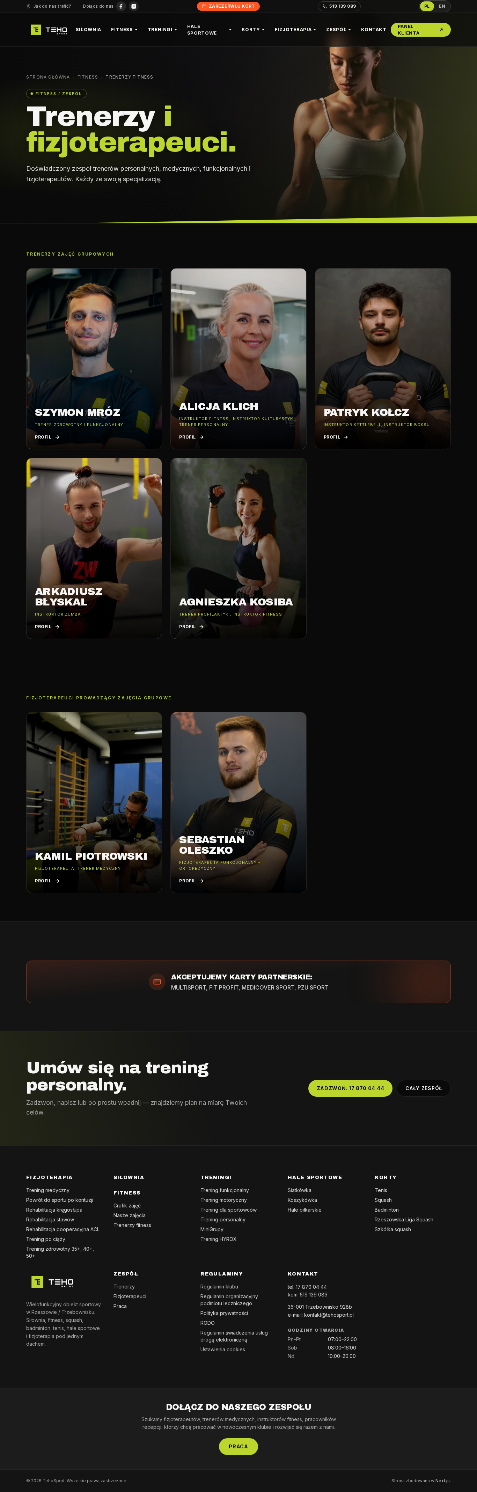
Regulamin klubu (219, 1286)
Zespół (336, 29)
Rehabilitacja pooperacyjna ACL (63, 1229)
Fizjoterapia (293, 29)
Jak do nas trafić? (52, 6)
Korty (251, 29)
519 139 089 (342, 6)
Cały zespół (423, 1088)
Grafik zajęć (127, 1205)
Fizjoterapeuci (129, 1296)
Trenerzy (124, 1286)
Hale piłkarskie (305, 1210)
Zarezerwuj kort (232, 6)
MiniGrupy (211, 1229)
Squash (383, 1200)
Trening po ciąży (45, 1239)
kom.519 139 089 (308, 1295)
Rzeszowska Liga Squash (404, 1219)
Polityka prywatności (224, 1313)
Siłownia (88, 29)
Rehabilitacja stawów (50, 1219)
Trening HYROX (218, 1239)
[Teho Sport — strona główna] (49, 29)
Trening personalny (222, 1219)
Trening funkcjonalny (224, 1190)
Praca (120, 1306)
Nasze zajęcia (129, 1215)
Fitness (122, 29)
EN (442, 6)
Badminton (387, 1210)
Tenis (381, 1190)
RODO (207, 1323)
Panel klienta (409, 29)
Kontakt (374, 29)
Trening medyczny (47, 1190)
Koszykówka (302, 1200)
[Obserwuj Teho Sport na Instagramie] (134, 6)
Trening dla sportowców (228, 1210)
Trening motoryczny (223, 1200)
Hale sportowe (202, 29)
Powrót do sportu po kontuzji (59, 1200)
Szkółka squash (393, 1229)
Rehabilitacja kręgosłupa (54, 1210)
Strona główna (48, 77)
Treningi (160, 29)
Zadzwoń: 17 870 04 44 (350, 1088)
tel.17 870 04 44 (307, 1287)
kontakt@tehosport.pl (329, 1315)
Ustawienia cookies (222, 1349)
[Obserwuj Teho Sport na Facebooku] (121, 6)
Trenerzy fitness (132, 1225)
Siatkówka (299, 1190)
